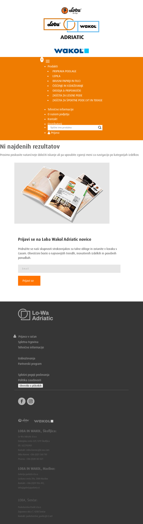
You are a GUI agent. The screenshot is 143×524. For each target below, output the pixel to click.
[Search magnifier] (99, 127)
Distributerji (55, 124)
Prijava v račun (26, 336)
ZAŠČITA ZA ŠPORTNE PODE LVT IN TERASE (77, 100)
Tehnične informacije (61, 109)
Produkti (53, 66)
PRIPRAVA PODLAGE (64, 71)
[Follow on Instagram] (30, 401)
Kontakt (52, 119)
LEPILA (56, 76)
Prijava (54, 132)
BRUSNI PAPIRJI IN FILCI (66, 81)
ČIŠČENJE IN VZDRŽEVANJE (68, 86)
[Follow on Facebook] (22, 401)
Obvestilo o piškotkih (31, 385)
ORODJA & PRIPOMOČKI (67, 90)
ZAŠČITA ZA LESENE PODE (67, 95)
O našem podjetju (58, 114)
